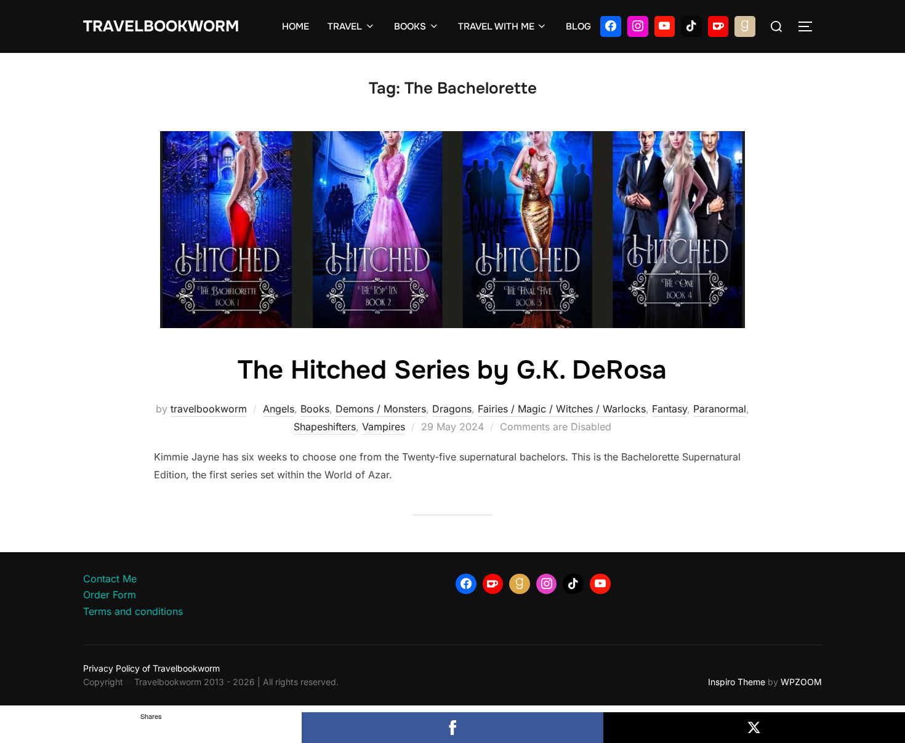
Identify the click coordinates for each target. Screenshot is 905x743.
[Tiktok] (691, 26)
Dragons (452, 409)
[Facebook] (610, 26)
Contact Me (110, 578)
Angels (278, 409)
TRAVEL (345, 26)
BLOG (578, 26)
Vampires (383, 426)
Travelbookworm (161, 26)
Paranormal (719, 409)
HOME (295, 26)
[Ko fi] (718, 26)
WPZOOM (801, 682)
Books (314, 409)
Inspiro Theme (736, 682)
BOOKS (410, 26)
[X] (754, 727)
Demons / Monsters (381, 409)
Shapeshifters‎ (325, 426)
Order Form (109, 594)
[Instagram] (637, 26)
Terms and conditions (133, 611)
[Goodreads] (744, 26)
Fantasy (669, 409)
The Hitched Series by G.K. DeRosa (452, 370)
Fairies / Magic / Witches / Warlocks (562, 409)
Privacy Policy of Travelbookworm (151, 668)
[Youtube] (664, 26)
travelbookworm (209, 409)
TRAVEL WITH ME (496, 26)
